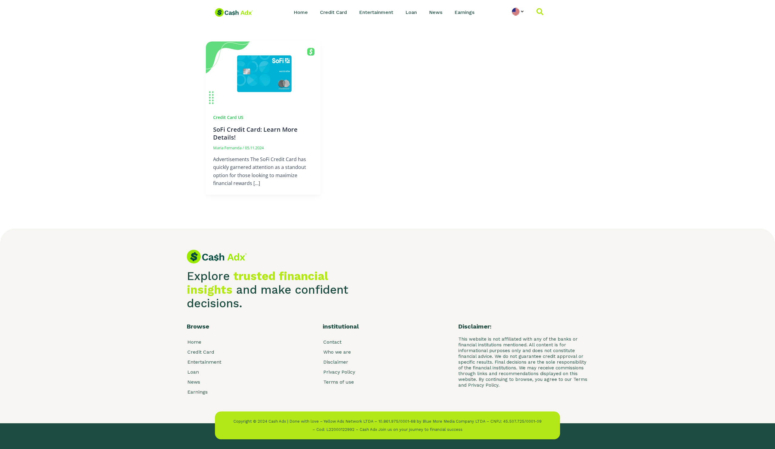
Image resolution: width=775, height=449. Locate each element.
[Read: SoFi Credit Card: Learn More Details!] (263, 73)
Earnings (464, 12)
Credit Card (333, 12)
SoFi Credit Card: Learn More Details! (255, 133)
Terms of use (338, 382)
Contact (332, 342)
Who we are (337, 352)
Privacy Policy (339, 372)
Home (301, 12)
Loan (411, 12)
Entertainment (376, 12)
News (435, 12)
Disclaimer (335, 362)
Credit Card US (228, 117)
